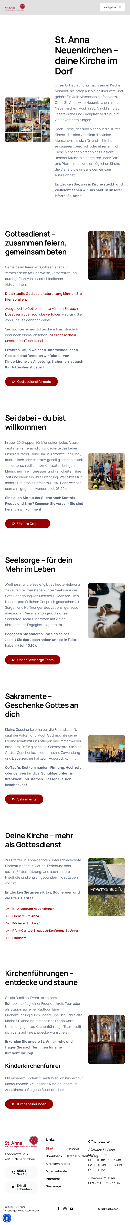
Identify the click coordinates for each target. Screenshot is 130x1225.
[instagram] (65, 1208)
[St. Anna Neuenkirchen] (15, 5)
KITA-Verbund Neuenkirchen (33, 909)
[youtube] (71, 1208)
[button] (6, 1218)
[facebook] (58, 1208)
